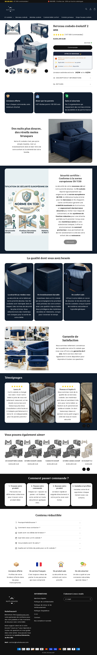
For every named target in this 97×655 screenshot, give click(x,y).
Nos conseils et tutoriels (42, 621)
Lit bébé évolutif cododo (33, 461)
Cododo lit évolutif (52, 461)
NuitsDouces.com (22, 615)
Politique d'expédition (41, 611)
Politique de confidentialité (44, 602)
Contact (37, 617)
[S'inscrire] (90, 599)
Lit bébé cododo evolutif (71, 461)
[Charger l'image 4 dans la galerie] (34, 71)
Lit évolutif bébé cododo (14, 461)
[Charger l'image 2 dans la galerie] (19, 71)
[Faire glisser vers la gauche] (7, 71)
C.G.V (36, 614)
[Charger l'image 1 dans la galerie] (12, 71)
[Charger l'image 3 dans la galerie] (27, 71)
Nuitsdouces (50, 652)
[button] (8, 17)
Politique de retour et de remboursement (43, 606)
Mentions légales (40, 598)
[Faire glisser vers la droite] (46, 71)
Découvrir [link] (70, 242)
